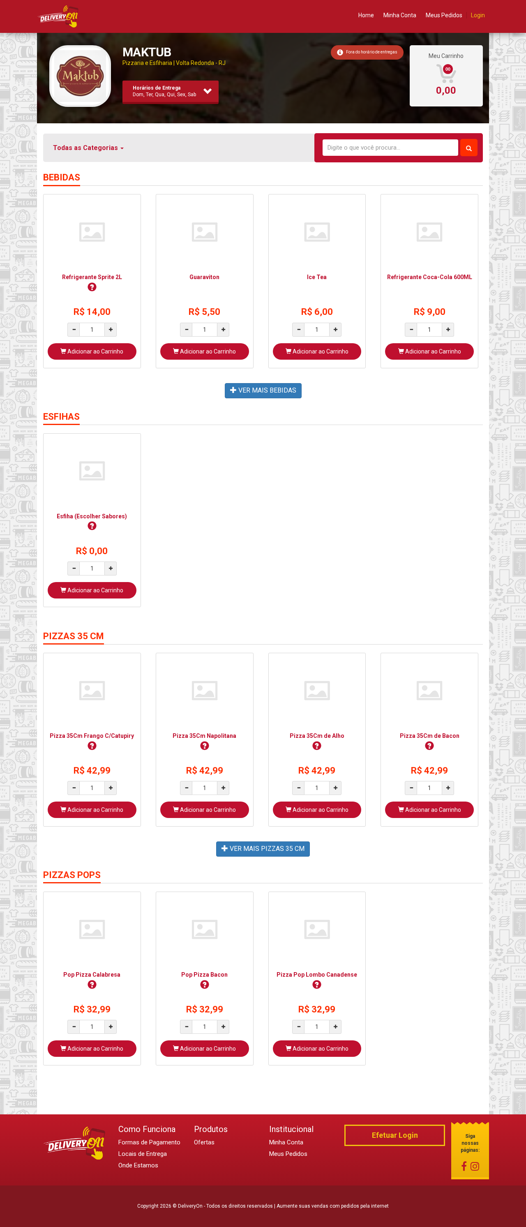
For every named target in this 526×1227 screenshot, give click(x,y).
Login (478, 15)
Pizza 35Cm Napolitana (204, 736)
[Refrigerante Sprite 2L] (92, 232)
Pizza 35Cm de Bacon (429, 736)
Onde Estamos (138, 1165)
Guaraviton (204, 277)
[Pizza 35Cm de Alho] (317, 690)
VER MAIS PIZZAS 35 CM (266, 849)
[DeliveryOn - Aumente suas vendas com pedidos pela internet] (74, 1142)
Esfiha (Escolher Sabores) (92, 516)
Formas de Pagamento (149, 1142)
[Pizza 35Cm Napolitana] (204, 690)
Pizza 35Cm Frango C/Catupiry (92, 736)
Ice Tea (317, 277)
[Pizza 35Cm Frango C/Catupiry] (92, 690)
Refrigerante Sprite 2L (92, 277)
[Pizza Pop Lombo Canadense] (317, 929)
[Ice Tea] (317, 232)
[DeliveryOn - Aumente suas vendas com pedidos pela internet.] (58, 16)
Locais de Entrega (142, 1154)
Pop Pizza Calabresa (91, 974)
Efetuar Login (395, 1135)
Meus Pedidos (444, 15)
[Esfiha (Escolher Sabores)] (92, 470)
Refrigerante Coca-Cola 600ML (429, 277)
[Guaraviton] (204, 232)
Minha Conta (399, 15)
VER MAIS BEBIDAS (266, 390)
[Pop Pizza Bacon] (204, 929)
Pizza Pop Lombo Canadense (317, 974)
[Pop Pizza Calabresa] (92, 929)
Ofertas (204, 1142)
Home (366, 15)
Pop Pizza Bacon (204, 974)
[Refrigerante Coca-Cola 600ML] (429, 232)
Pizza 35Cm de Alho (317, 736)
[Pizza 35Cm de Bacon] (429, 690)
